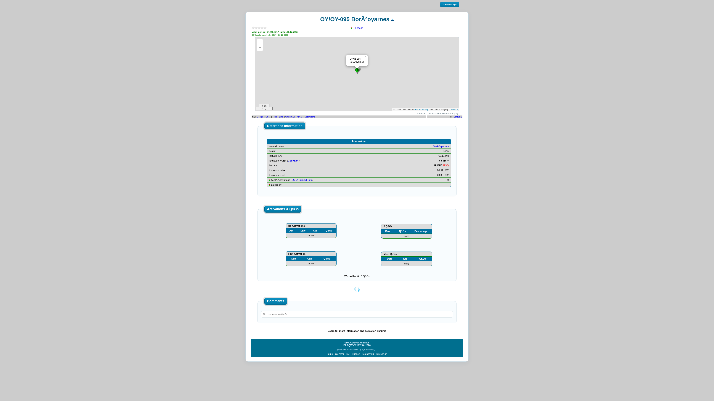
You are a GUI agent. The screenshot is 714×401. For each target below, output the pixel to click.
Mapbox (454, 109)
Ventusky (458, 117)
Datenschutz (368, 354)
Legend (359, 28)
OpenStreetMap (421, 109)
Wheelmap (290, 117)
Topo (274, 117)
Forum (330, 354)
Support (356, 354)
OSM (268, 117)
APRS (299, 117)
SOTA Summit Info (302, 180)
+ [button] (260, 42)
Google (260, 117)
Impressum (381, 354)
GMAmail (339, 354)
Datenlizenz (310, 117)
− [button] (260, 47)
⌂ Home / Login (449, 5)
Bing (281, 117)
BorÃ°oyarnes (441, 146)
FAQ (348, 354)
